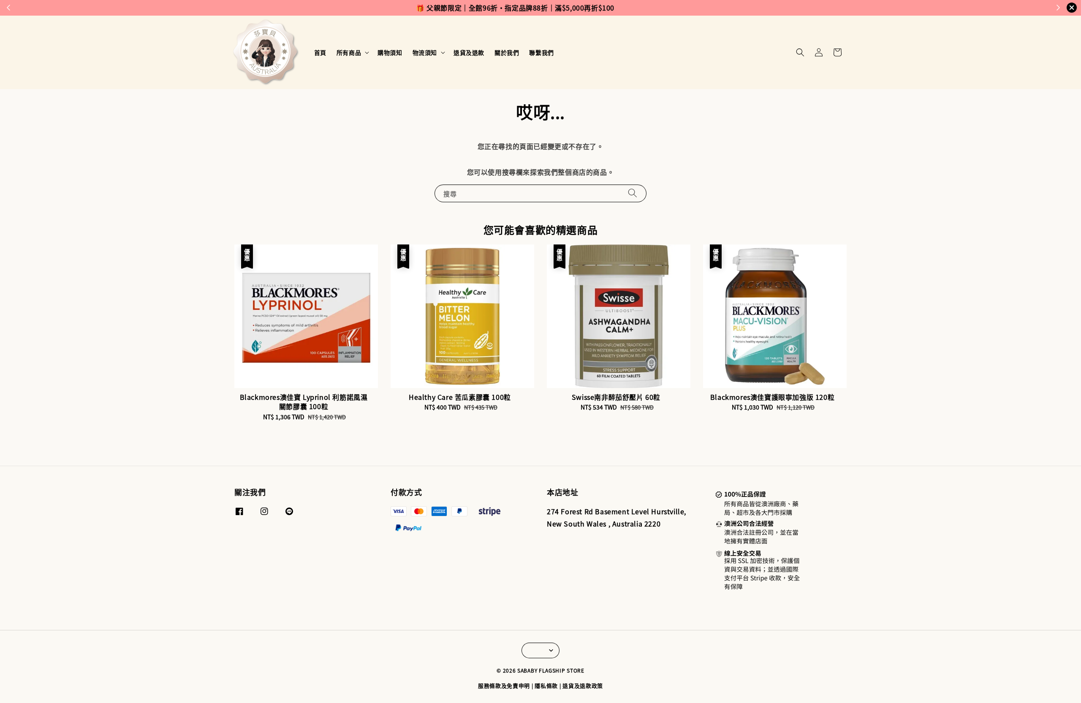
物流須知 (425, 52)
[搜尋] (632, 193)
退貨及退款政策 (582, 685)
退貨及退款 (469, 52)
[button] (800, 52)
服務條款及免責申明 (504, 685)
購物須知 (390, 52)
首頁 (320, 52)
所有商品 (349, 52)
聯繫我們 (541, 52)
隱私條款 (546, 685)
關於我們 (506, 52)
